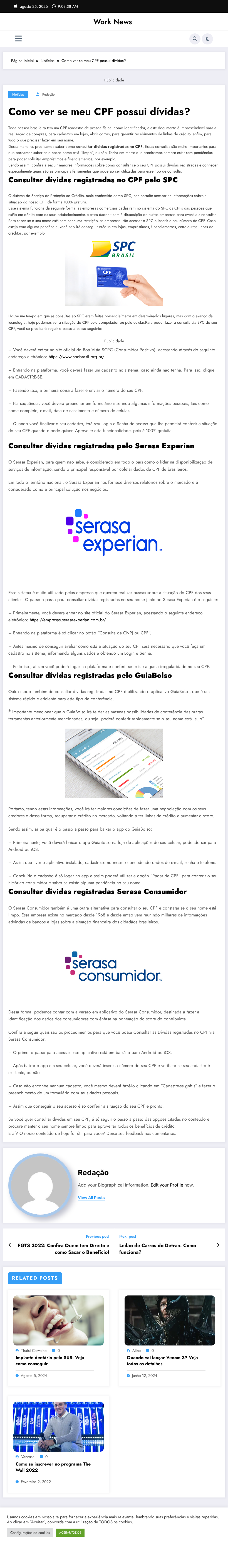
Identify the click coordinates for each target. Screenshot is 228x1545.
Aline (136, 1350)
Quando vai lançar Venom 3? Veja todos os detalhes (162, 1361)
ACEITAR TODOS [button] (70, 1532)
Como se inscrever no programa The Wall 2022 (53, 1467)
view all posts (91, 1197)
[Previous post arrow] (9, 1245)
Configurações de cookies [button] (30, 1532)
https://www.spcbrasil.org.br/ (76, 356)
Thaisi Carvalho (34, 1350)
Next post (127, 1236)
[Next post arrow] (218, 1245)
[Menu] (18, 38)
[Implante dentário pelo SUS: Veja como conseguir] (58, 1320)
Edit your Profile (167, 1185)
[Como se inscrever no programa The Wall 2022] (58, 1426)
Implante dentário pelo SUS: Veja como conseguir (50, 1361)
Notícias (18, 94)
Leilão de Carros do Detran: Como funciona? (157, 1249)
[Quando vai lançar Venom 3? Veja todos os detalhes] (170, 1320)
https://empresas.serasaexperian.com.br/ (68, 620)
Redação (48, 94)
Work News (112, 21)
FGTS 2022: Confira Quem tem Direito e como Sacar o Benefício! (63, 1249)
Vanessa (27, 1456)
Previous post (97, 1236)
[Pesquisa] (194, 39)
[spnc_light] (207, 38)
